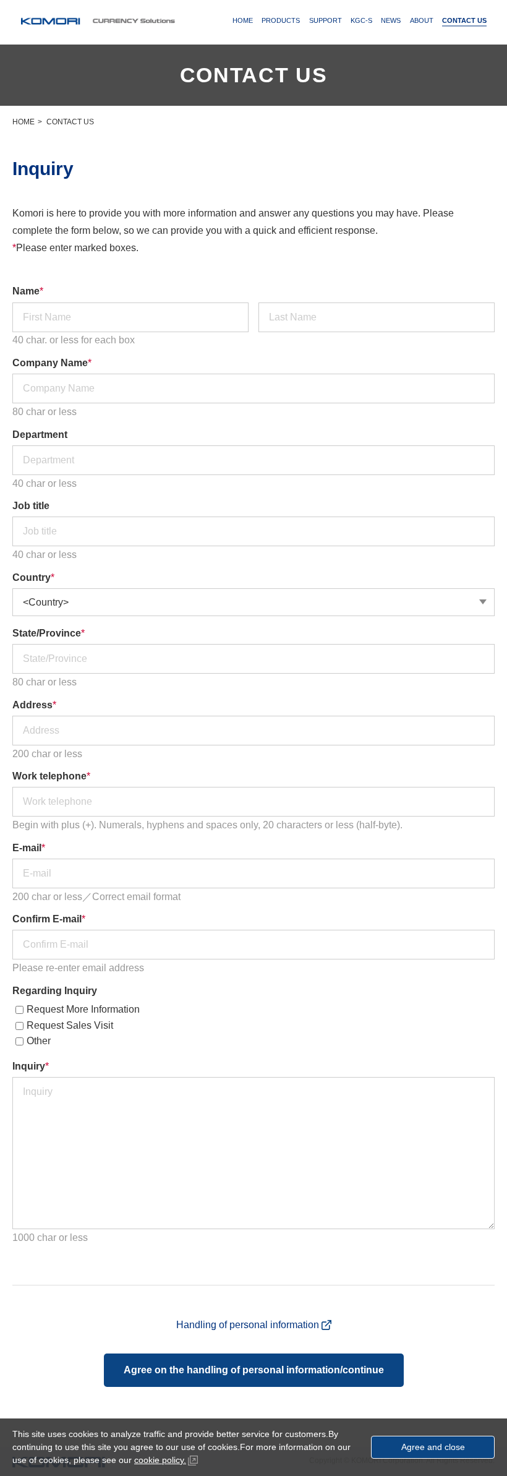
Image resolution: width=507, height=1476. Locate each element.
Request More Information (83, 1009)
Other (39, 1041)
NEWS (391, 20)
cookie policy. (160, 1460)
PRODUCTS (281, 20)
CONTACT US (464, 20)
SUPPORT (325, 20)
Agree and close (433, 1447)
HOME (242, 20)
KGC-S (361, 20)
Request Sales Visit (70, 1025)
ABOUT (421, 20)
